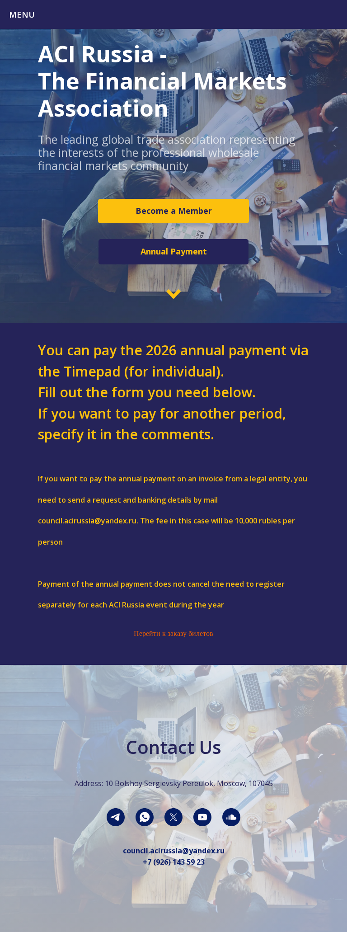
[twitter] (173, 817)
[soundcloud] (231, 817)
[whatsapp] (145, 817)
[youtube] (202, 817)
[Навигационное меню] (331, 14)
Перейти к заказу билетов (173, 633)
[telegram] (116, 817)
